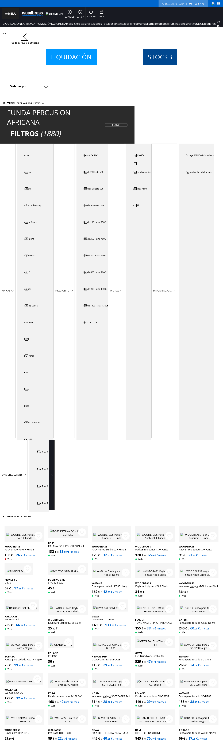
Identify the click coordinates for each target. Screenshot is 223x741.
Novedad (28, 24)
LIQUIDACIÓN (12, 24)
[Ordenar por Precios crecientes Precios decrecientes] (28, 86)
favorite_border (38, 536)
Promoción (43, 24)
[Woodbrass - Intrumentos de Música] (30, 13)
